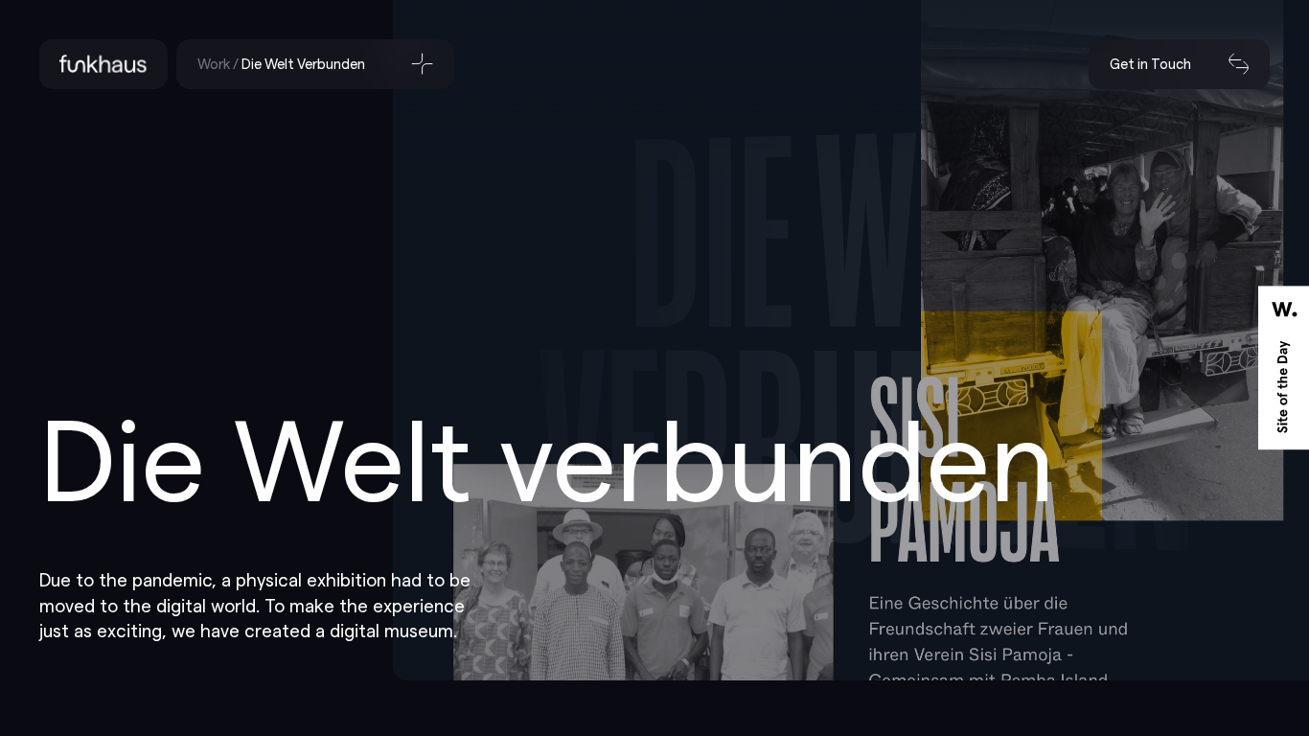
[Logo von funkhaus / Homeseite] (104, 64)
